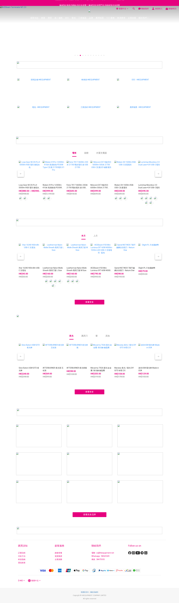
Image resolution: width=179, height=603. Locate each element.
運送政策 (21, 563)
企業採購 (132, 18)
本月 (83, 235)
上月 (95, 235)
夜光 (71, 336)
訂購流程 (21, 553)
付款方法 (21, 556)
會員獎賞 (121, 18)
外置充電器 (101, 153)
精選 (43, 18)
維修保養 (58, 553)
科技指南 (21, 559)
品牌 (91, 18)
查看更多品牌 (89, 514)
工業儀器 (82, 18)
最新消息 (34, 18)
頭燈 (86, 153)
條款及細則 (94, 592)
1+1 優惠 (110, 18)
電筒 (74, 153)
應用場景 (100, 18)
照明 (50, 18)
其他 (107, 336)
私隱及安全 (85, 592)
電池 (74, 18)
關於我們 (143, 18)
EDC (67, 18)
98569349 (105, 556)
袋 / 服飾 (59, 18)
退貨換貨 (58, 556)
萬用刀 (84, 336)
